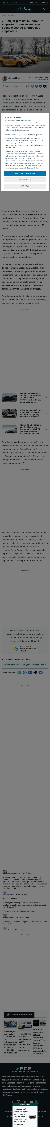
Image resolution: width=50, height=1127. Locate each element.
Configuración (25, 180)
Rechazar (25, 186)
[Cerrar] (36, 1101)
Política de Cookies (32, 168)
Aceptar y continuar (25, 173)
